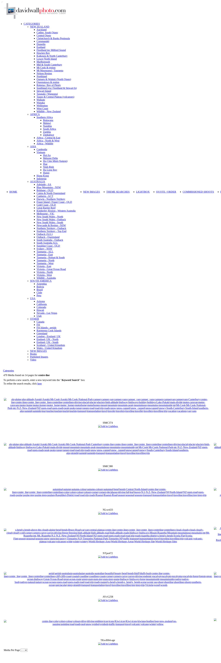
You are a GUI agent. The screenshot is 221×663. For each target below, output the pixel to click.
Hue (45, 164)
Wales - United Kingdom (49, 348)
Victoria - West (44, 275)
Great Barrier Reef (46, 207)
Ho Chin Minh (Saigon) (55, 161)
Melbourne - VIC (45, 213)
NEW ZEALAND (39, 26)
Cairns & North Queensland (51, 193)
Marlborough (43, 61)
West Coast (42, 108)
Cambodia (42, 149)
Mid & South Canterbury (49, 64)
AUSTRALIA (37, 181)
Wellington (42, 105)
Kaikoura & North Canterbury (52, 56)
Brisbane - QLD (45, 190)
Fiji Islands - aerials (46, 327)
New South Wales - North (50, 216)
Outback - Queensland (48, 237)
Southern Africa (45, 117)
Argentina (42, 283)
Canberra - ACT (45, 196)
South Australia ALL (47, 243)
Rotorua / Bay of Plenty (49, 85)
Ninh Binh (48, 167)
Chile (39, 292)
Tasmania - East (45, 254)
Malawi (47, 123)
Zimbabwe (48, 134)
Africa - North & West (48, 140)
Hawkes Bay (43, 53)
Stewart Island (44, 91)
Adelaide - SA (44, 184)
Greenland (42, 333)
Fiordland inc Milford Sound (51, 50)
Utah (39, 316)
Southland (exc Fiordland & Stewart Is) (57, 88)
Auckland (42, 29)
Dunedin (41, 44)
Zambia (47, 131)
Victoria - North (45, 272)
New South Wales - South (50, 222)
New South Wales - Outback (51, 219)
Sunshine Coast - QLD (48, 245)
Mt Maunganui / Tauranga (50, 70)
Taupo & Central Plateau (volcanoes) (55, 96)
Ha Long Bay (50, 169)
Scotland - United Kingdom (51, 345)
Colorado (41, 307)
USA (32, 298)
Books (33, 354)
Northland (42, 76)
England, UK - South (47, 342)
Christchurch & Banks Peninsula (53, 38)
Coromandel (43, 41)
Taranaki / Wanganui (47, 94)
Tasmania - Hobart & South (51, 257)
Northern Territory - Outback (51, 228)
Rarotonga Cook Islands (49, 330)
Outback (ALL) (45, 234)
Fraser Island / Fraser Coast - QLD (54, 202)
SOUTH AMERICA (41, 280)
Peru (39, 295)
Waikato (41, 99)
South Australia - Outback (50, 240)
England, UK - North (47, 339)
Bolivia (40, 286)
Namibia (47, 126)
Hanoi (46, 172)
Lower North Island (47, 58)
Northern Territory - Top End (51, 231)
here (39, 383)
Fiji (38, 324)
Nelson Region (44, 73)
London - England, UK (49, 336)
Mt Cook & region (46, 67)
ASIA (33, 146)
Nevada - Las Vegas (47, 313)
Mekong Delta (50, 158)
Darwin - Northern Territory (51, 199)
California (42, 304)
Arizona (41, 301)
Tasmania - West (45, 263)
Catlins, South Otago (47, 32)
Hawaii (40, 310)
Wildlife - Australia (46, 278)
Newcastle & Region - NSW (51, 225)
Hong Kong (43, 175)
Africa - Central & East (48, 137)
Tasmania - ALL (45, 251)
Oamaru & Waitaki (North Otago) (54, 79)
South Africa (49, 129)
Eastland (41, 47)
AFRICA (35, 114)
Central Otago (44, 35)
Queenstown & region (48, 82)
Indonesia (41, 178)
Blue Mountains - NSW (49, 187)
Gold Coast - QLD (46, 205)
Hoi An (47, 155)
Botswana (48, 120)
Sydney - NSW (44, 248)
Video (33, 359)
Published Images (39, 356)
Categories (8, 370)
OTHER (34, 318)
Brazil (40, 289)
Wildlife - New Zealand (49, 111)
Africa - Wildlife (45, 143)
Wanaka (41, 102)
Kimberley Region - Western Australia (56, 210)
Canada (40, 321)
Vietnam (41, 152)
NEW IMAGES (38, 351)
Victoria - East (44, 266)
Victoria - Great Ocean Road (51, 269)
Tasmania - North (45, 260)
